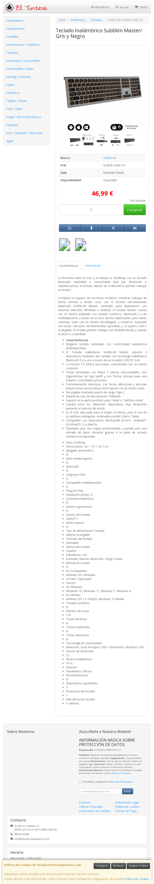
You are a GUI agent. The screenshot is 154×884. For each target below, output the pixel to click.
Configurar (102, 866)
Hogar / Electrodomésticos (23, 117)
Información (93, 266)
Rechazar (118, 866)
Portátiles (12, 37)
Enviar (127, 791)
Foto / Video (14, 109)
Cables (10, 85)
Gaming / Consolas (18, 77)
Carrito (143, 7)
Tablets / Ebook (16, 101)
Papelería (12, 125)
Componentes (15, 29)
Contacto (85, 802)
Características (68, 266)
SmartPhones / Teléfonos (23, 45)
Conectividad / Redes (19, 69)
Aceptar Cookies (138, 866)
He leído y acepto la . (108, 781)
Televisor (12, 53)
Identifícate (101, 7)
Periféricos (13, 93)
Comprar (134, 209)
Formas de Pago (126, 811)
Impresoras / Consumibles (23, 61)
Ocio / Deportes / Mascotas (24, 133)
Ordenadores (14, 20)
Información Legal (127, 802)
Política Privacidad (90, 807)
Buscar (124, 7)
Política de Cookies (137, 879)
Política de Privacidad (121, 773)
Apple (9, 141)
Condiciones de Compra (94, 811)
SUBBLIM (109, 158)
